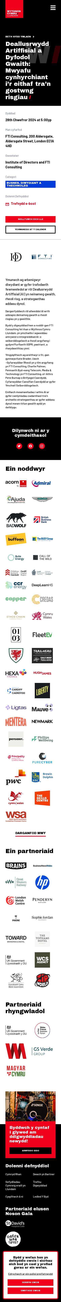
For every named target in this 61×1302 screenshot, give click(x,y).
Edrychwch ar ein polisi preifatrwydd (30, 1273)
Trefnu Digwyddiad (40, 1183)
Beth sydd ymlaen (18, 37)
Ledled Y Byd (40, 1196)
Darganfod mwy (30, 833)
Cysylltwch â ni (14, 1196)
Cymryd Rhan (13, 1174)
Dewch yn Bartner (44, 1174)
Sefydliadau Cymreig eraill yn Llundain (15, 1185)
